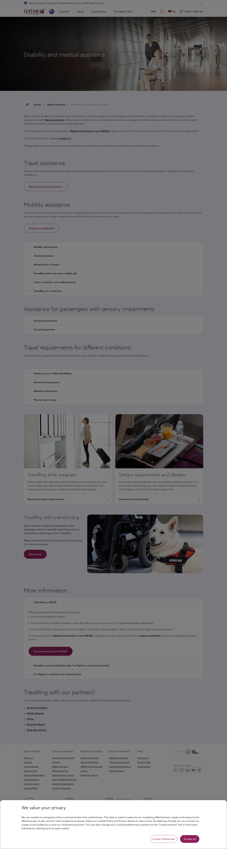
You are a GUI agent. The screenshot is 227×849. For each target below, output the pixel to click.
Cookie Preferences (163, 838)
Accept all (190, 838)
